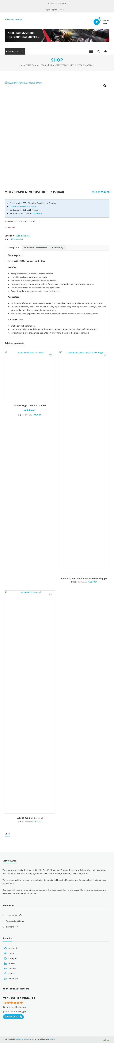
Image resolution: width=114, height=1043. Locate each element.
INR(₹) (62, 10)
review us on (12, 1016)
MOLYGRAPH (17, 239)
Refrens (52, 1039)
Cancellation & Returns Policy (23, 206)
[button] (104, 85)
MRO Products (33, 65)
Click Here (37, 213)
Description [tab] (13, 247)
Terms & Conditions (15, 921)
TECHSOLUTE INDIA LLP (19, 998)
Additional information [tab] (35, 247)
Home (22, 65)
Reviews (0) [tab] (57, 247)
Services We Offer (14, 915)
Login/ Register (51, 10)
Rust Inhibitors (49, 65)
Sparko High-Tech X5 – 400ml (30, 405)
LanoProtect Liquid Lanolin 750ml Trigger (84, 578)
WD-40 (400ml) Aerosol (30, 817)
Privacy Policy (12, 926)
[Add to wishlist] (8, 85)
